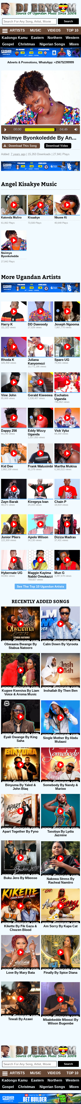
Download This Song (23, 145)
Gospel (8, 44)
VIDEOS (54, 30)
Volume (75, 129)
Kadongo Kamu (15, 38)
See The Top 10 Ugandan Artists (40, 586)
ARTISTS (17, 30)
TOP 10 (72, 30)
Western (72, 38)
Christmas (26, 44)
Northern (55, 38)
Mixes (74, 44)
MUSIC (35, 30)
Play (5, 129)
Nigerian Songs (52, 44)
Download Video (57, 145)
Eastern (37, 38)
